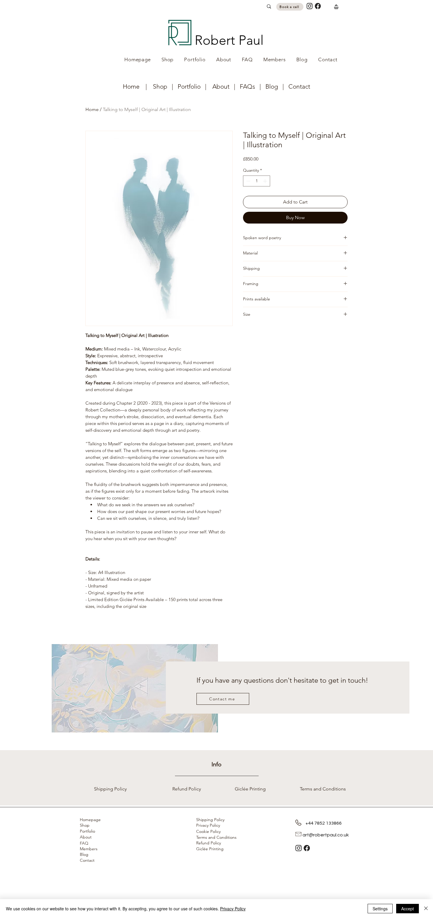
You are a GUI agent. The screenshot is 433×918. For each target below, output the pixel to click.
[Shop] (336, 6)
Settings (380, 909)
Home (132, 86)
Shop (162, 86)
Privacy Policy (233, 909)
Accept (407, 909)
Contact (299, 86)
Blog (271, 86)
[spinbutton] (256, 181)
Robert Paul (229, 40)
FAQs (250, 86)
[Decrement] (247, 181)
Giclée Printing (210, 848)
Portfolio (189, 86)
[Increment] (265, 181)
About (221, 86)
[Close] (425, 908)
